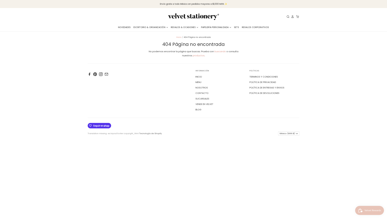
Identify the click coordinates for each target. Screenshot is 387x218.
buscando (220, 51)
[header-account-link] (291, 16)
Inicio (179, 37)
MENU (198, 82)
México (287, 133)
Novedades (124, 27)
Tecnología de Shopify (150, 133)
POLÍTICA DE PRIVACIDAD (262, 82)
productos (199, 55)
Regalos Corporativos (255, 27)
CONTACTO (201, 93)
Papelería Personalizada (215, 27)
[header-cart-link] (296, 16)
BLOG (198, 109)
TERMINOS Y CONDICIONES (263, 76)
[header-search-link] (287, 16)
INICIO (198, 76)
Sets (236, 27)
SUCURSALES (202, 98)
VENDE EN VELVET (204, 104)
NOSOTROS (201, 87)
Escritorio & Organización (149, 27)
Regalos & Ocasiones (183, 27)
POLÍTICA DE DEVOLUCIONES (264, 93)
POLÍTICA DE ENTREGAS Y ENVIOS (266, 87)
